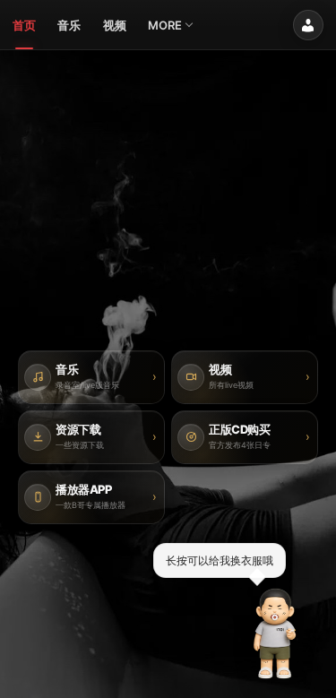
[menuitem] (24, 25)
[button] (275, 633)
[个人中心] (308, 25)
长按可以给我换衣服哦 (219, 559)
